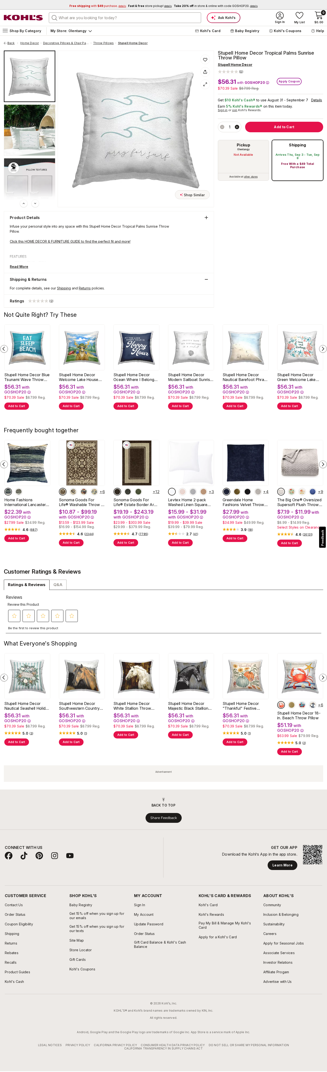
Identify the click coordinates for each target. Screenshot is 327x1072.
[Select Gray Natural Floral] (73, 492)
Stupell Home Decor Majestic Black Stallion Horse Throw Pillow (188, 706)
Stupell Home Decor (133, 43)
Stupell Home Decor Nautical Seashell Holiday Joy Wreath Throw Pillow (27, 706)
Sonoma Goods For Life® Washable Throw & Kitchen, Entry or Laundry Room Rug (82, 502)
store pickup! (150, 6)
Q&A (57, 584)
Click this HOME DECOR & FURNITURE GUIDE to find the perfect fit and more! (70, 241)
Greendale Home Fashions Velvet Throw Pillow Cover (243, 502)
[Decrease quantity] (222, 127)
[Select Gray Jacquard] (281, 492)
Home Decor (29, 43)
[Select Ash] (258, 492)
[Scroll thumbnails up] (24, 203)
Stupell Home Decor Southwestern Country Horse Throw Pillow (79, 706)
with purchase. (97, 6)
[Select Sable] (247, 492)
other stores (251, 176)
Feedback (322, 538)
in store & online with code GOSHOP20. (216, 6)
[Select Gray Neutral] (19, 492)
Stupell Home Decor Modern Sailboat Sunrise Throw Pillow (190, 377)
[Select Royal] (226, 492)
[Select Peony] (291, 705)
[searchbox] (125, 17)
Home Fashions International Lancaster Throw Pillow (25, 502)
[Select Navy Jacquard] (312, 492)
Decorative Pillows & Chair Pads (66, 43)
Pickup (243, 145)
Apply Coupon (289, 81)
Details (316, 100)
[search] (54, 17)
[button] (230, 71)
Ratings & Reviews (26, 584)
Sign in (223, 110)
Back (12, 43)
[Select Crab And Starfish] (281, 705)
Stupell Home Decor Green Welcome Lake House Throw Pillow (296, 377)
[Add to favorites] (205, 59)
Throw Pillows (103, 43)
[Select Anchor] (302, 705)
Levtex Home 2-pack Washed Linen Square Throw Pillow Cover (187, 502)
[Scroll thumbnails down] (35, 203)
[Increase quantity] (237, 127)
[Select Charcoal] (128, 492)
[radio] (243, 160)
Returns (85, 288)
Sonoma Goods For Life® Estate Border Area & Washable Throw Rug (135, 502)
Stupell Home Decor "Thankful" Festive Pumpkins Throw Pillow (244, 706)
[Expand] (205, 84)
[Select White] (172, 492)
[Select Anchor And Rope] (312, 705)
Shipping (297, 145)
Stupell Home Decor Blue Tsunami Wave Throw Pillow (27, 377)
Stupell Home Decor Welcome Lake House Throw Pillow (78, 377)
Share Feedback (163, 818)
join (234, 110)
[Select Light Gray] (193, 492)
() (34, 529)
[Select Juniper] (237, 492)
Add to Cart (16, 406)
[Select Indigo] (8, 492)
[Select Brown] (117, 492)
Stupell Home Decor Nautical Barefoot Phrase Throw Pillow (245, 377)
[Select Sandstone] (203, 492)
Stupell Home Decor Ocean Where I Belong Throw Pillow (133, 377)
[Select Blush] (182, 492)
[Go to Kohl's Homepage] (23, 18)
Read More (19, 267)
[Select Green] (138, 492)
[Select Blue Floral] (94, 492)
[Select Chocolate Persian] (63, 492)
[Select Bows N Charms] (302, 492)
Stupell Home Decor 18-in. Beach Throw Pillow (299, 715)
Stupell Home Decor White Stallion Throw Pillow (132, 706)
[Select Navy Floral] (84, 492)
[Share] (205, 72)
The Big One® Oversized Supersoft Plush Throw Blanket (299, 502)
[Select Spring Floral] (291, 492)
